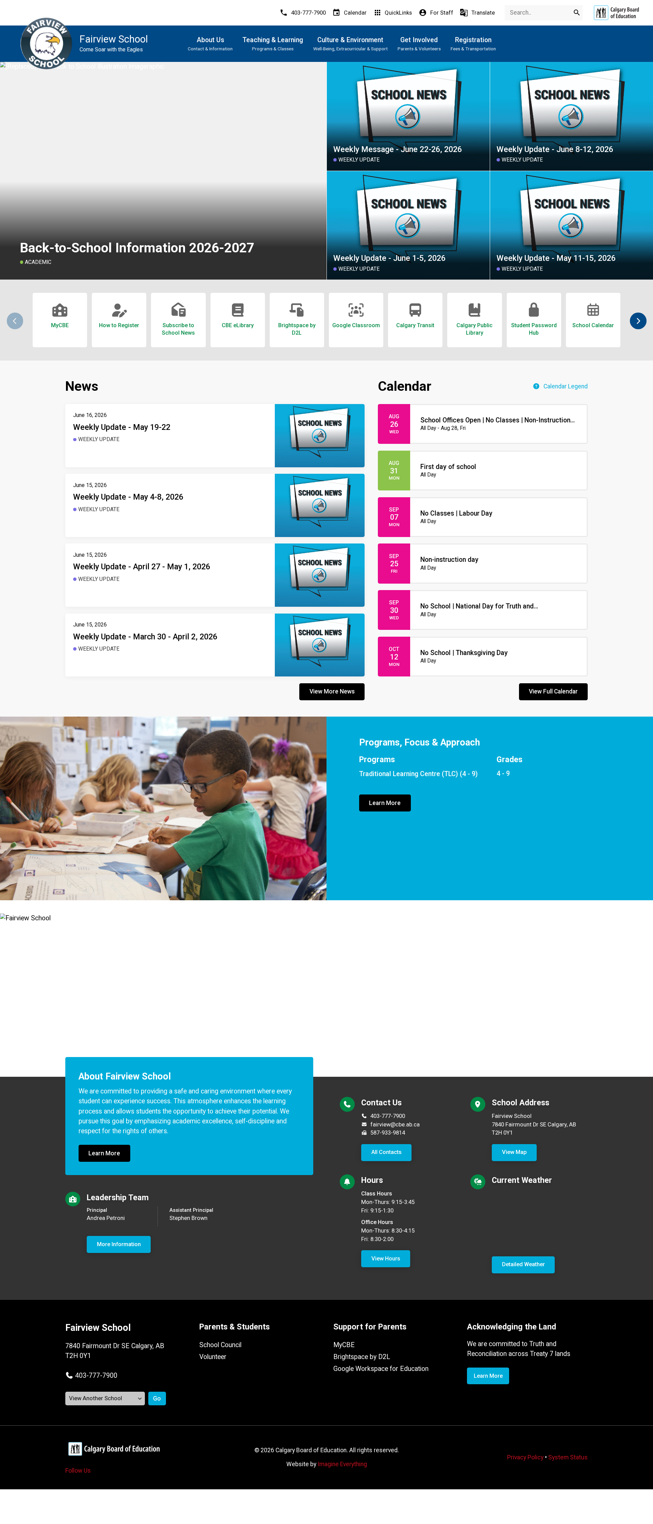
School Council (220, 1345)
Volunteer (213, 1357)
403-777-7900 (387, 1116)
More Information (119, 1244)
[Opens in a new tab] (616, 12)
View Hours (385, 1258)
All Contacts (386, 1152)
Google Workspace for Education (381, 1369)
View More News (332, 691)
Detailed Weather (523, 1264)
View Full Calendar (553, 691)
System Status (568, 1457)
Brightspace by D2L (361, 1357)
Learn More (385, 803)
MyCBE (344, 1345)
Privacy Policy (525, 1457)
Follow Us (78, 1470)
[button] (638, 321)
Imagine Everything (342, 1464)
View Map (514, 1152)
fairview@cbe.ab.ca (395, 1124)
